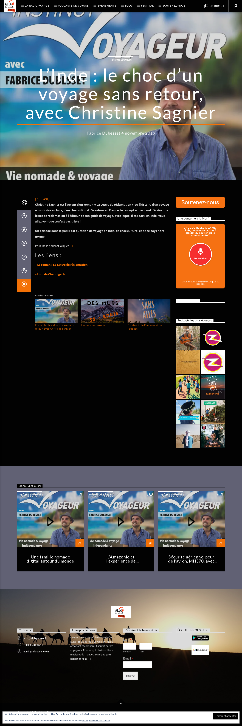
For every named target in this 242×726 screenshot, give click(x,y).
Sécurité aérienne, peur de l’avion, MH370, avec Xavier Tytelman (191, 561)
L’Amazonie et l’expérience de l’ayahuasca (121, 561)
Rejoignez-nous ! (79, 658)
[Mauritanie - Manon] (188, 436)
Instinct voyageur (121, 60)
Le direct (216, 6)
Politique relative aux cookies (96, 720)
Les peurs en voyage (93, 325)
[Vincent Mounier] (188, 338)
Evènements (106, 5)
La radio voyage (37, 5)
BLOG (128, 5)
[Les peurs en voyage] (102, 311)
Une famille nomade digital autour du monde (50, 559)
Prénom (127, 651)
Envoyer (130, 675)
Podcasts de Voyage (73, 5)
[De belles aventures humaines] (213, 387)
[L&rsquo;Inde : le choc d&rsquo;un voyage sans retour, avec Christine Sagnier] (56, 311)
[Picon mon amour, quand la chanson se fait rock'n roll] (213, 362)
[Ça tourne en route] (213, 412)
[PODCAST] (42, 199)
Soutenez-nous (173, 5)
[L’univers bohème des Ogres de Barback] (213, 338)
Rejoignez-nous (188, 300)
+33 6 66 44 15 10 (33, 645)
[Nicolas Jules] (213, 436)
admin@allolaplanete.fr (36, 651)
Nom (127, 640)
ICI (71, 246)
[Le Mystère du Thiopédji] (188, 362)
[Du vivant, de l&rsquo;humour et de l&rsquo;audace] (149, 311)
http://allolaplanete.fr (35, 638)
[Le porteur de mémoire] (188, 387)
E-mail (128, 658)
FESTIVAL (147, 5)
